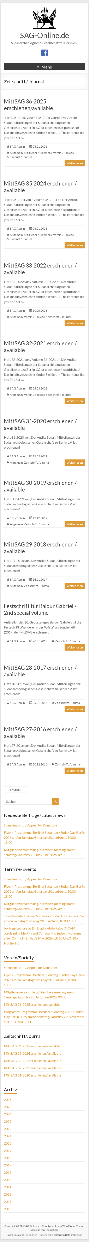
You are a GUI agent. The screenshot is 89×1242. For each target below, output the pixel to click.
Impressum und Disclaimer (22, 1234)
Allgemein (16, 152)
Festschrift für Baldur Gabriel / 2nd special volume (40, 609)
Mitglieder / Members (38, 152)
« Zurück (15, 789)
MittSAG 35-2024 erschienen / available (32, 1053)
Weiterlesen (75, 163)
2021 (7, 1136)
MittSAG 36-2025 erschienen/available (28, 104)
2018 (7, 1158)
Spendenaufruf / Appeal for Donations (31, 825)
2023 (7, 1121)
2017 (7, 1165)
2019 (7, 1150)
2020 (7, 1143)
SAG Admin (17, 146)
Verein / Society (63, 152)
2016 (7, 1172)
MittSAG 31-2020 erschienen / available (32, 1075)
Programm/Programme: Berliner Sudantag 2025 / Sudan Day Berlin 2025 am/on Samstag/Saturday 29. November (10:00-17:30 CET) (44, 1017)
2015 (7, 1180)
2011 (7, 1201)
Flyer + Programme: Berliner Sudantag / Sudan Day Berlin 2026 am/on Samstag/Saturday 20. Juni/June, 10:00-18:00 (44, 837)
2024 (7, 1114)
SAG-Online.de (44, 35)
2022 (7, 1129)
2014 (7, 1187)
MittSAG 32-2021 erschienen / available (32, 1068)
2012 (7, 1194)
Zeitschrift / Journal (19, 157)
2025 (7, 1107)
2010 (7, 1209)
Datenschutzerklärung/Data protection (61, 1234)
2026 (7, 1099)
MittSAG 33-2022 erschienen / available (32, 1061)
